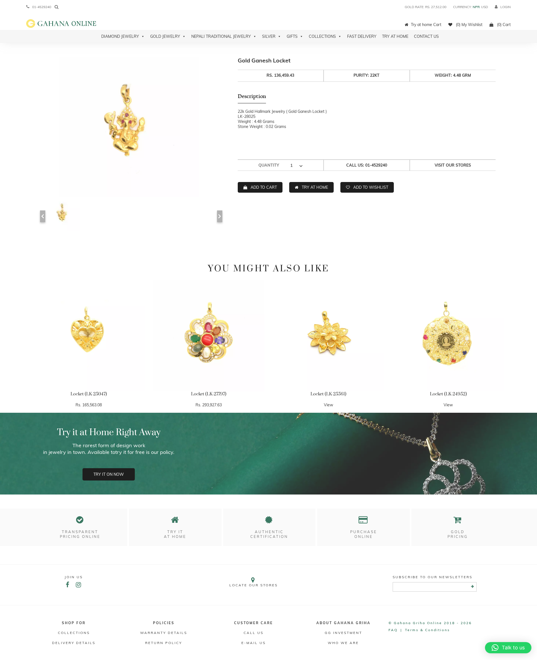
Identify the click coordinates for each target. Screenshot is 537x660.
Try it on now (108, 474)
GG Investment (343, 633)
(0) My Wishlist (468, 24)
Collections (322, 36)
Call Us (253, 633)
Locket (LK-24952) (448, 394)
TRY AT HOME (315, 187)
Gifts (292, 36)
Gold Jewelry (165, 36)
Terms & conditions (427, 630)
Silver (268, 36)
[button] (508, 647)
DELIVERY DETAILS (73, 643)
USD (484, 7)
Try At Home (395, 36)
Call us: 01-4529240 (366, 165)
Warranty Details (163, 633)
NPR (476, 7)
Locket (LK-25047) (88, 394)
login (505, 7)
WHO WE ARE (343, 643)
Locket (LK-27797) (208, 394)
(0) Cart (503, 24)
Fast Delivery (361, 36)
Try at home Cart (426, 24)
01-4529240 (41, 7)
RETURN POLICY (163, 643)
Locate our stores (253, 585)
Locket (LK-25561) (328, 394)
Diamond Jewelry (120, 36)
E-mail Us (253, 643)
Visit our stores (453, 165)
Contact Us (426, 36)
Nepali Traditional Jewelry (221, 36)
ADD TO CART (264, 187)
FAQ (393, 630)
